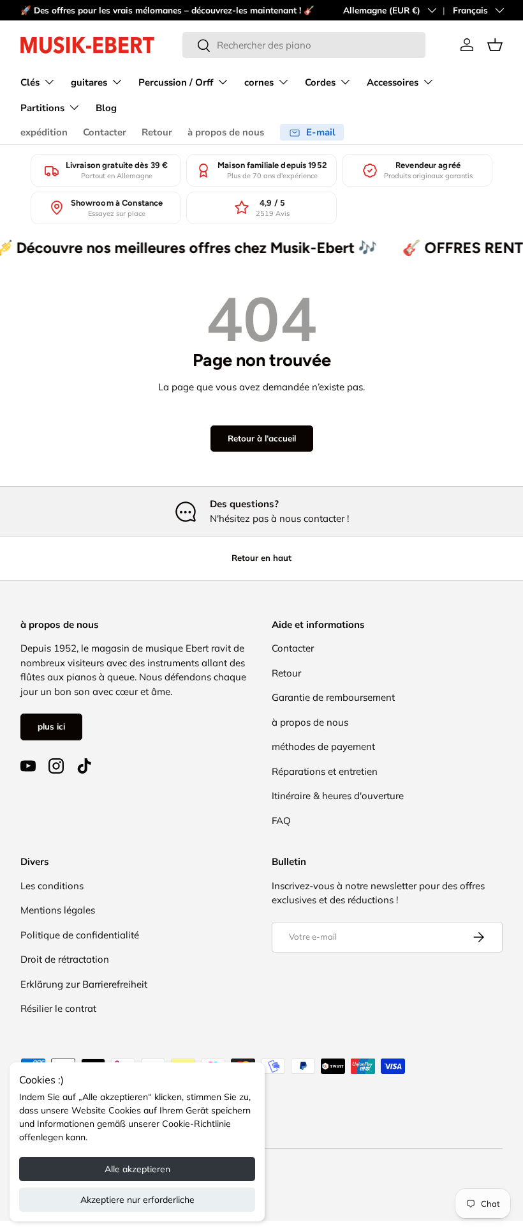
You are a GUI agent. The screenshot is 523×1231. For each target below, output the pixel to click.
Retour (157, 132)
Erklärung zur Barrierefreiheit (83, 984)
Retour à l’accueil (262, 438)
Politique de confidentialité (79, 935)
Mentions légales (57, 910)
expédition (44, 132)
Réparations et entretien (325, 771)
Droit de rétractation (64, 959)
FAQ (281, 820)
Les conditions (52, 886)
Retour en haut (261, 558)
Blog (106, 108)
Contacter (104, 132)
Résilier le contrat (58, 1008)
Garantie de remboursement (333, 697)
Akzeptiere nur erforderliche (137, 1199)
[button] (495, 45)
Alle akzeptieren (137, 1169)
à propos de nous (226, 132)
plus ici (51, 726)
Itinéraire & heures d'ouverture (338, 796)
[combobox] (303, 45)
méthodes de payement (323, 746)
